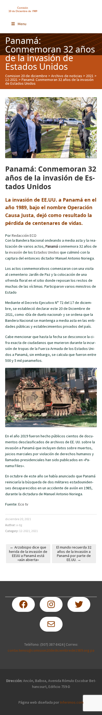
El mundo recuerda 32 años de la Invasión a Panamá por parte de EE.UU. (73, 553)
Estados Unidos (46, 252)
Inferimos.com (72, 702)
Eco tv (23, 504)
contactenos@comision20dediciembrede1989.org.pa (51, 650)
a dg (19, 525)
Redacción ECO (24, 235)
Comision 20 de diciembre (26, 75)
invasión (15, 252)
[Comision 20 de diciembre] (23, 9)
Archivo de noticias (66, 75)
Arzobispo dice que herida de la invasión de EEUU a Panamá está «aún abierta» (28, 553)
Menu (22, 23)
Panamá (51, 246)
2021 (90, 75)
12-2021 (11, 79)
